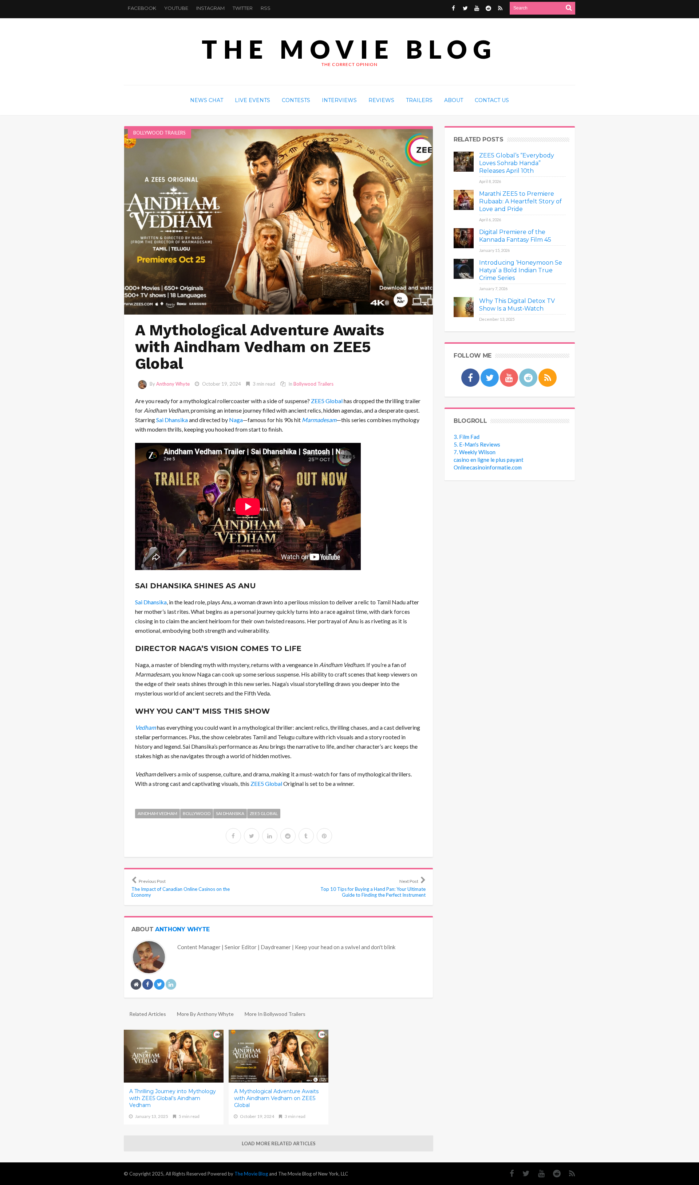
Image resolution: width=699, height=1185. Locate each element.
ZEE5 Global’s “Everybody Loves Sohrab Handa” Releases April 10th (516, 163)
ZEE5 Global (327, 400)
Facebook (142, 8)
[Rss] (500, 8)
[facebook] (233, 835)
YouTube (176, 8)
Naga (236, 419)
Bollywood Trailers (159, 133)
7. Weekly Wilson (474, 452)
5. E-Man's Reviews (477, 444)
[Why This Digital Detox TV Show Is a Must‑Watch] (464, 307)
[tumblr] (306, 835)
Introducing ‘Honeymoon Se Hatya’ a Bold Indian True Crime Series (520, 270)
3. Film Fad (466, 436)
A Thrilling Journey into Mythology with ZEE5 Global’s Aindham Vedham (172, 1098)
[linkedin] (269, 835)
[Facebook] (453, 8)
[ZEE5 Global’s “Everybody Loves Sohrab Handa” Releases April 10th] (464, 162)
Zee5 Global (264, 813)
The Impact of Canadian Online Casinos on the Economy (180, 888)
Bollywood (196, 813)
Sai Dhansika (172, 419)
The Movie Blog (349, 49)
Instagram (210, 8)
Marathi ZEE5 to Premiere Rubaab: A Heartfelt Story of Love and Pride (520, 201)
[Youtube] (476, 8)
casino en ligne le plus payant (489, 459)
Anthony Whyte (173, 384)
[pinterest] (324, 835)
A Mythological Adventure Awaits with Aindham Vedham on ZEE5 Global (276, 1098)
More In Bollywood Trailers (275, 1014)
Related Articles (147, 1014)
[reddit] (288, 835)
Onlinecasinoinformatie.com (488, 467)
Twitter (243, 8)
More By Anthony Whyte (205, 1014)
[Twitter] (465, 8)
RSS (265, 8)
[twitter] (251, 835)
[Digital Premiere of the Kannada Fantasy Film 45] (464, 238)
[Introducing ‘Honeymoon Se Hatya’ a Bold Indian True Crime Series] (464, 269)
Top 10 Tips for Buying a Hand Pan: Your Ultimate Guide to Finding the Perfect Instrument (373, 888)
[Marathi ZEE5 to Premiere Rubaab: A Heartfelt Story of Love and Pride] (464, 200)
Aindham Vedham (157, 813)
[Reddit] (488, 8)
